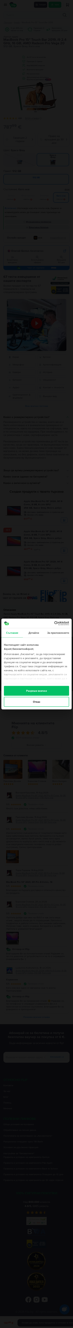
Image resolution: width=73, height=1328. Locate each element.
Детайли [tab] (34, 632)
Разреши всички (36, 690)
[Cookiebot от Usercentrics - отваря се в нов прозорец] (54, 623)
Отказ (36, 701)
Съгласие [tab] (12, 632)
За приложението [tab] (58, 632)
